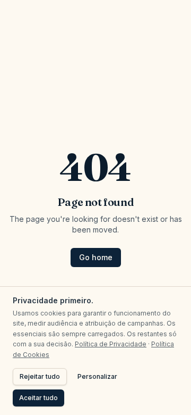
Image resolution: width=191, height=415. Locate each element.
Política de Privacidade (110, 344)
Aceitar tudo (38, 398)
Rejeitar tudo (40, 376)
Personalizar (97, 376)
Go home (95, 257)
